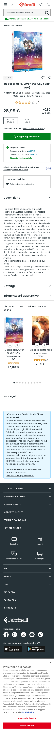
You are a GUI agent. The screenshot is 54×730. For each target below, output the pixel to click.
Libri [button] (5, 568)
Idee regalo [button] (9, 608)
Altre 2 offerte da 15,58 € (33, 128)
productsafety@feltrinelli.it (20, 475)
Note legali (9, 396)
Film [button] (5, 584)
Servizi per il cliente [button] (14, 496)
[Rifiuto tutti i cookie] (50, 662)
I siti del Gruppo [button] (12, 528)
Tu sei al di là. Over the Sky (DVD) (13, 351)
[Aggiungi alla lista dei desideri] (43, 77)
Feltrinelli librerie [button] (13, 488)
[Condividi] (49, 78)
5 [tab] (25, 383)
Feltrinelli (17, 128)
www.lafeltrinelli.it (37, 440)
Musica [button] (7, 576)
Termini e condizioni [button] (14, 520)
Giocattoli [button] (9, 592)
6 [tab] (28, 383)
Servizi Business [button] (11, 504)
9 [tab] (37, 383)
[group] (27, 18)
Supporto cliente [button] (13, 512)
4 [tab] (22, 383)
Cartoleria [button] (9, 600)
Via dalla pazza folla (41, 350)
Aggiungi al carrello (29, 136)
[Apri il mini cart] (48, 4)
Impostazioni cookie (27, 718)
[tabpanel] (27, 51)
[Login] (12, 4)
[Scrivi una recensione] (37, 102)
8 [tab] (34, 383)
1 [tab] (25, 71)
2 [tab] (28, 71)
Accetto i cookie (27, 725)
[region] (27, 694)
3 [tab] (19, 383)
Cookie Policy (27, 712)
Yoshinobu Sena (12, 92)
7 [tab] (31, 383)
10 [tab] (40, 383)
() (33, 102)
